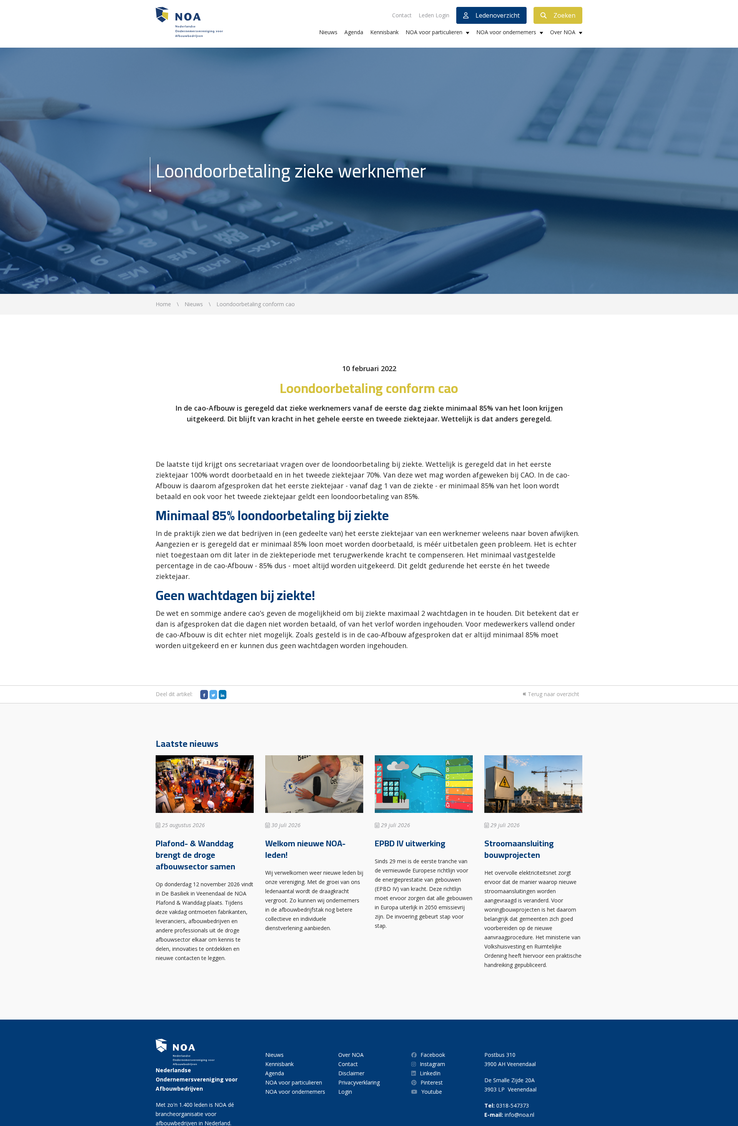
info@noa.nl (519, 1114)
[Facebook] (204, 694)
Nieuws (328, 32)
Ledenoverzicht (497, 15)
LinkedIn (430, 1073)
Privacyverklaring (359, 1082)
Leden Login (434, 15)
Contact (402, 15)
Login (345, 1091)
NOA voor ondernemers (506, 32)
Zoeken (564, 15)
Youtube (431, 1091)
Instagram (432, 1064)
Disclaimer (351, 1073)
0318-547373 (512, 1105)
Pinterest (432, 1082)
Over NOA (562, 32)
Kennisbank (384, 32)
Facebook (433, 1054)
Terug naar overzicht (552, 694)
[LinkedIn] (222, 694)
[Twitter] (213, 694)
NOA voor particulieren (434, 32)
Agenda (353, 32)
